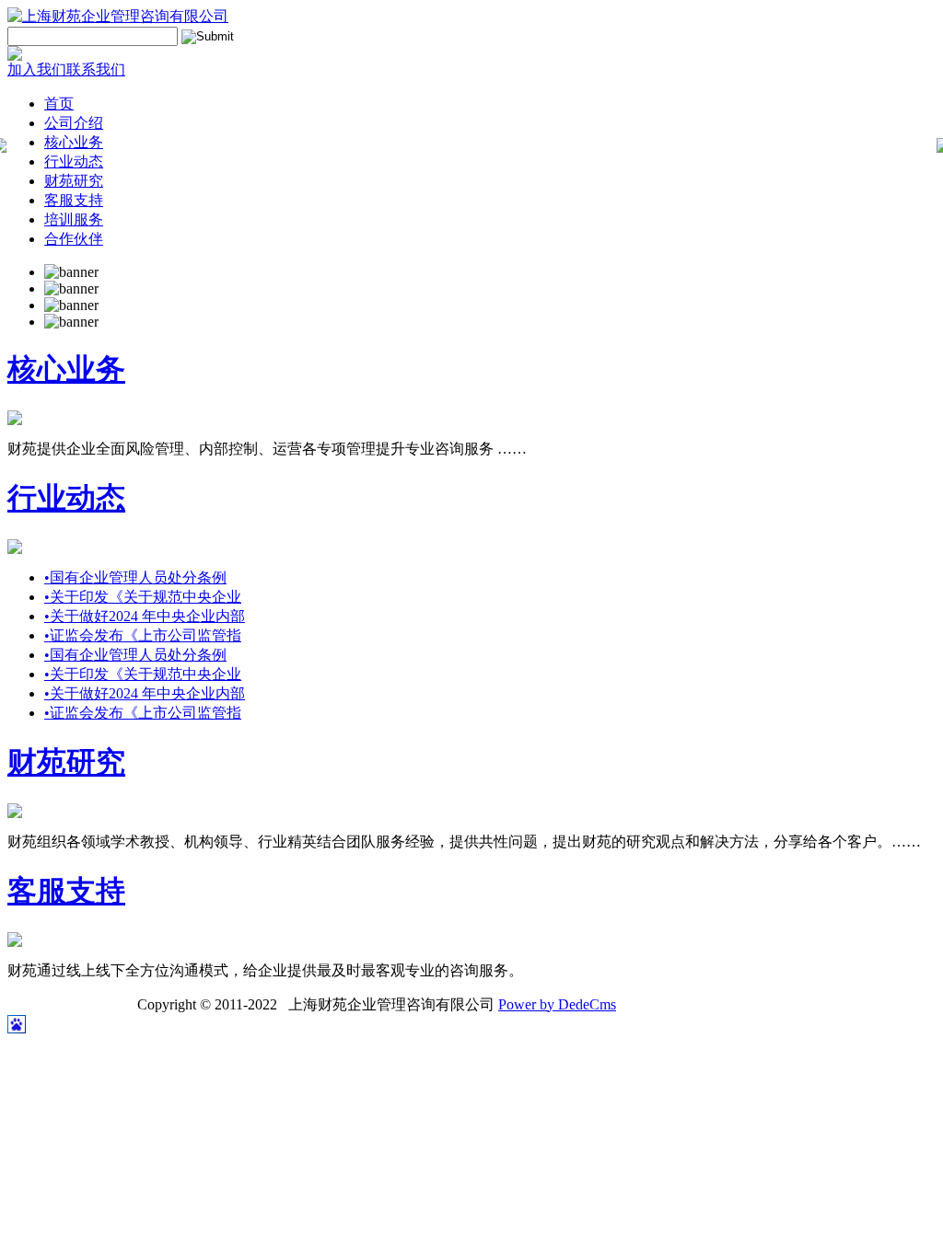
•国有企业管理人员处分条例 (135, 577)
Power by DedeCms (557, 1004)
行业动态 (73, 161)
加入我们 (36, 69)
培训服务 (73, 219)
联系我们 (95, 69)
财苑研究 (73, 181)
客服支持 (73, 200)
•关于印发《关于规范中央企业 (142, 597)
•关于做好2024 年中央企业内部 (144, 616)
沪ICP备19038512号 (70, 1004)
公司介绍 (73, 123)
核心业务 (73, 142)
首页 (59, 103)
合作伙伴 (73, 239)
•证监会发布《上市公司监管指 (142, 635)
